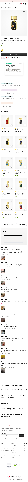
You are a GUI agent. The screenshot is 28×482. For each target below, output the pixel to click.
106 (19, 378)
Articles (13, 450)
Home (2, 7)
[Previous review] (13, 78)
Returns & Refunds (15, 455)
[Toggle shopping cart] (26, 4)
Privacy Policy (14, 439)
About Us (3, 457)
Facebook (24, 445)
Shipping (13, 448)
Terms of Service (19, 479)
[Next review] (15, 78)
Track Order (14, 445)
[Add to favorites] (11, 116)
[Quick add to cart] (11, 125)
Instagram (24, 448)
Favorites (3, 452)
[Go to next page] (22, 378)
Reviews (3, 455)
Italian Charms (4, 448)
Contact (13, 457)
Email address (4, 433)
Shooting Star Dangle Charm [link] (11, 7)
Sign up (21, 435)
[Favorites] (23, 4)
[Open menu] (2, 4)
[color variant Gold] (2, 50)
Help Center (14, 452)
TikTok (23, 450)
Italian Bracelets (5, 450)
